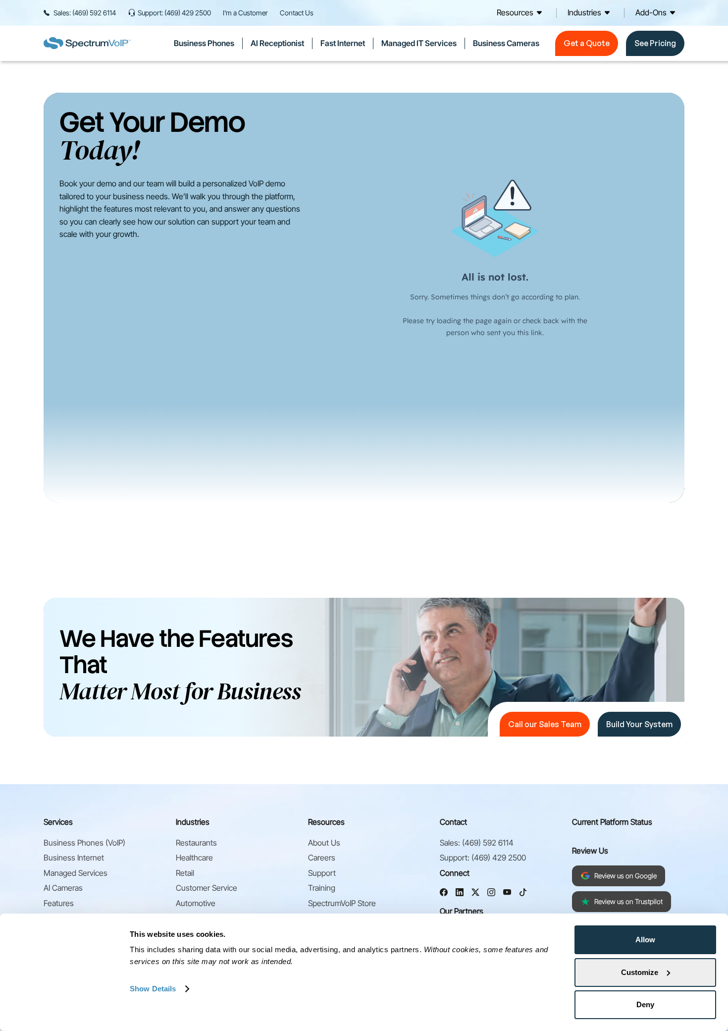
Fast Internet (342, 43)
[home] (87, 43)
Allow (645, 939)
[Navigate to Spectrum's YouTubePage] (507, 893)
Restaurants (196, 843)
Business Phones (204, 43)
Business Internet (74, 857)
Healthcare (194, 857)
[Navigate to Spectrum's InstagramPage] (491, 893)
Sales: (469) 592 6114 (84, 12)
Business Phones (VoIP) (84, 843)
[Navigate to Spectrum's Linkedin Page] (460, 893)
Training (321, 888)
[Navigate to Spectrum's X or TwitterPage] (475, 893)
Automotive (195, 903)
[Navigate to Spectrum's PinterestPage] (523, 893)
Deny (645, 1004)
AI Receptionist (277, 43)
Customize (639, 972)
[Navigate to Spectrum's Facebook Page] (444, 893)
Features (59, 903)
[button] (521, 13)
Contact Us (296, 12)
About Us (324, 843)
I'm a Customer (245, 12)
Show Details (153, 988)
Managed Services (75, 873)
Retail (185, 873)
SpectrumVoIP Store (342, 903)
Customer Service (206, 888)
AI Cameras (63, 888)
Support (322, 873)
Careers (321, 857)
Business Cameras (506, 43)
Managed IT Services (419, 43)
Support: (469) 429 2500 (174, 12)
